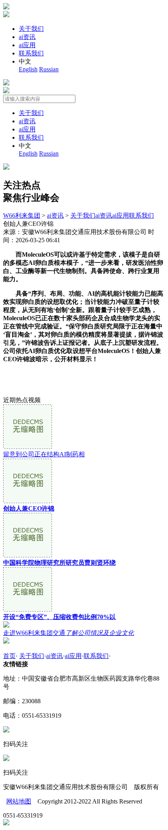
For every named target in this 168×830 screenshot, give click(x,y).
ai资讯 (27, 37)
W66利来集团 (21, 215)
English (28, 69)
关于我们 (31, 28)
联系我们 (31, 53)
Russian (49, 69)
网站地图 (18, 801)
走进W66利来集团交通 (68, 633)
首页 (9, 656)
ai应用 (27, 45)
